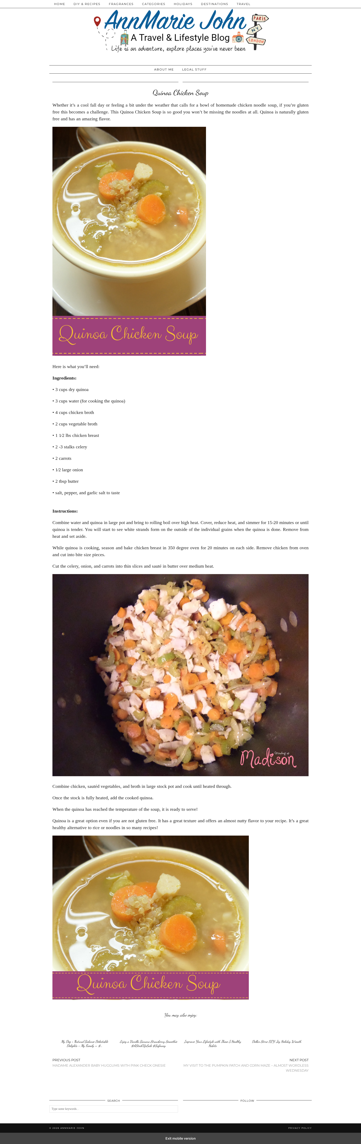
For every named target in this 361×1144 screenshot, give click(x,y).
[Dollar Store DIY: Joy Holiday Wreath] (276, 1029)
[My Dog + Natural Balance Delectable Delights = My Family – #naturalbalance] (84, 1029)
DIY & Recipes (87, 4)
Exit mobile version (180, 1138)
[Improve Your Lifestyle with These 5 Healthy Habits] (212, 1029)
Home (59, 4)
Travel (243, 4)
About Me (164, 69)
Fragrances (121, 4)
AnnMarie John (72, 1128)
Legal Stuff (194, 69)
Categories (153, 4)
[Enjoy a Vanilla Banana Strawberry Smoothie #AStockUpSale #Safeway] (148, 1029)
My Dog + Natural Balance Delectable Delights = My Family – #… (84, 1043)
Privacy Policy (300, 1128)
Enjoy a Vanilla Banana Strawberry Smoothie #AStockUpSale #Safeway (148, 1043)
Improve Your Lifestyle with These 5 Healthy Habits (212, 1043)
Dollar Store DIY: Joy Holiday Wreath (276, 1041)
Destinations (214, 4)
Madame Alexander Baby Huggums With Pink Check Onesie (109, 1062)
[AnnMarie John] (180, 31)
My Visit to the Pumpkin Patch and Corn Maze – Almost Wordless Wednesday (246, 1065)
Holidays (183, 4)
